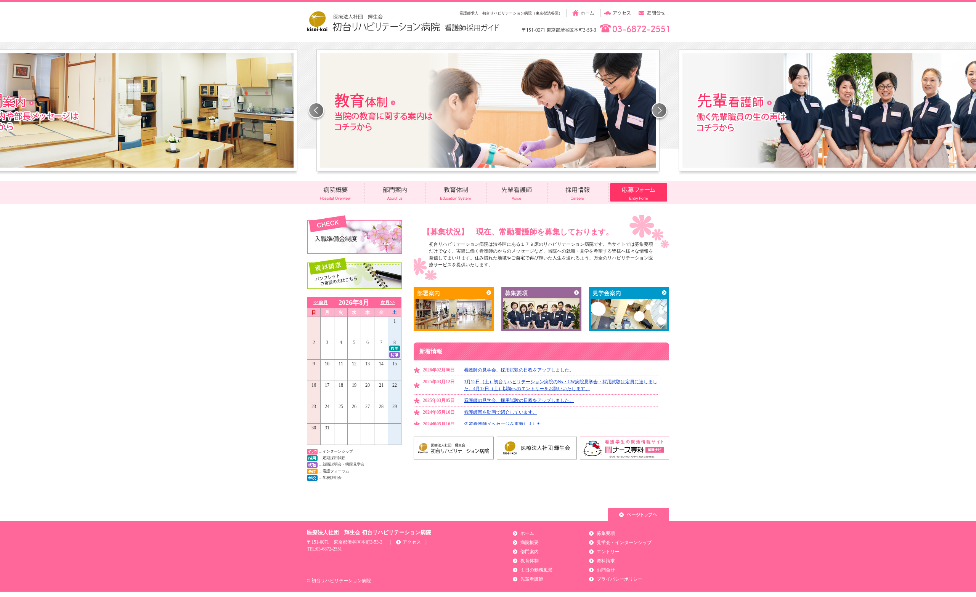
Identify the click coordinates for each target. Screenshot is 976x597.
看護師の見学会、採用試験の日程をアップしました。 (519, 370)
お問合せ (606, 570)
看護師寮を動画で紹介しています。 (500, 412)
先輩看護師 (531, 579)
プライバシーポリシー (619, 579)
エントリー (608, 551)
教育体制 (529, 560)
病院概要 (529, 542)
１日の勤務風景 (536, 570)
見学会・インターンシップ (624, 542)
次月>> (387, 302)
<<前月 (320, 302)
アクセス (412, 542)
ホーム (527, 533)
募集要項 (606, 533)
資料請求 (606, 560)
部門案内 (529, 551)
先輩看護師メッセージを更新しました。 (505, 424)
